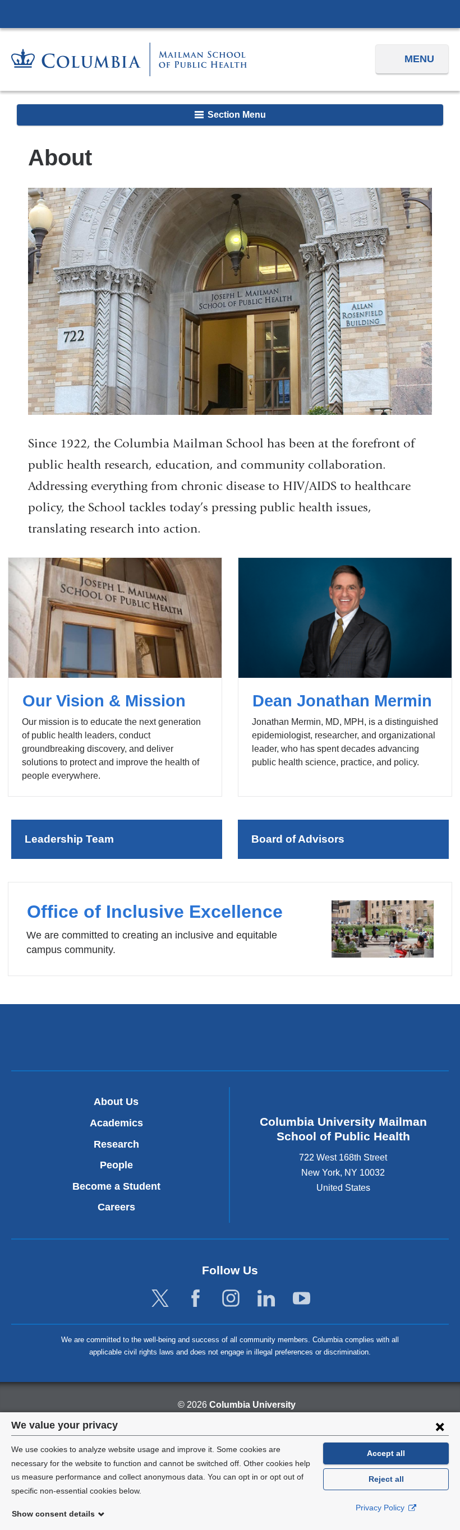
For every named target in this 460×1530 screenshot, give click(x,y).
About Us (116, 1101)
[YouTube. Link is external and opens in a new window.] (301, 1298)
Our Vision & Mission (115, 677)
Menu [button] (419, 58)
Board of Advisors (297, 839)
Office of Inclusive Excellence (230, 929)
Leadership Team (69, 839)
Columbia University (252, 1404)
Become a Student (116, 1186)
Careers (116, 1207)
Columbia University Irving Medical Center (230, 13)
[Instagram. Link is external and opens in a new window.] (231, 1298)
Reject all (386, 1478)
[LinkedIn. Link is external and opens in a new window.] (266, 1298)
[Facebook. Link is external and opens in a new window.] (195, 1298)
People (116, 1165)
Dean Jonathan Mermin (345, 677)
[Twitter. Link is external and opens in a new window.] (160, 1298)
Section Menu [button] (235, 114)
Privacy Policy (381, 1507)
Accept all (386, 1453)
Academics (116, 1123)
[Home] (129, 59)
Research (116, 1144)
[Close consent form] (440, 1426)
